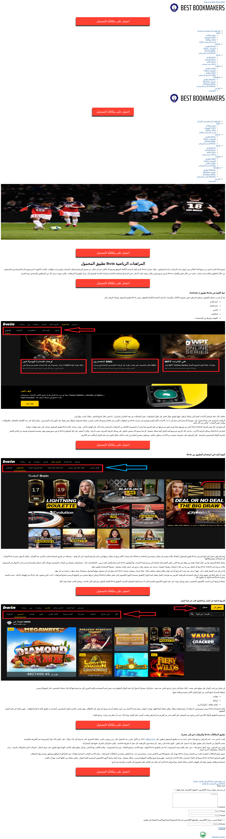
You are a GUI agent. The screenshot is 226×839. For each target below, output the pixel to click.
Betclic (217, 44)
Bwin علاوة (211, 62)
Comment (221, 807)
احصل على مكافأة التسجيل (113, 21)
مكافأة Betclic (210, 51)
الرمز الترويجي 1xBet (207, 42)
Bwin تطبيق (211, 57)
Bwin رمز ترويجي (209, 64)
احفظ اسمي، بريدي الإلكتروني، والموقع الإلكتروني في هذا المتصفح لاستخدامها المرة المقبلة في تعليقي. (182, 820)
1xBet (218, 33)
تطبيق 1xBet (211, 35)
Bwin (218, 55)
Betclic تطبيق (210, 46)
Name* (222, 811)
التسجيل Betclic (210, 48)
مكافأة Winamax (209, 84)
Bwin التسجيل (210, 60)
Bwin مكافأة (150, 739)
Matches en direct (218, 837)
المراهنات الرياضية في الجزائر (208, 31)
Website (222, 824)
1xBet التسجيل (210, 37)
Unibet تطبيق (210, 68)
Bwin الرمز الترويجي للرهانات (213, 783)
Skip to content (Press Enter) (214, 2)
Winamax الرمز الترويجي (206, 86)
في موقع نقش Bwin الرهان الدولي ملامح (209, 781)
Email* (222, 815)
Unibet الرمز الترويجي (207, 75)
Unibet (217, 66)
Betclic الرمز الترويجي (207, 53)
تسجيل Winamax (209, 82)
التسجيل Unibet (210, 71)
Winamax (216, 77)
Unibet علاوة (211, 73)
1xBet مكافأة (211, 40)
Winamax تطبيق (209, 79)
